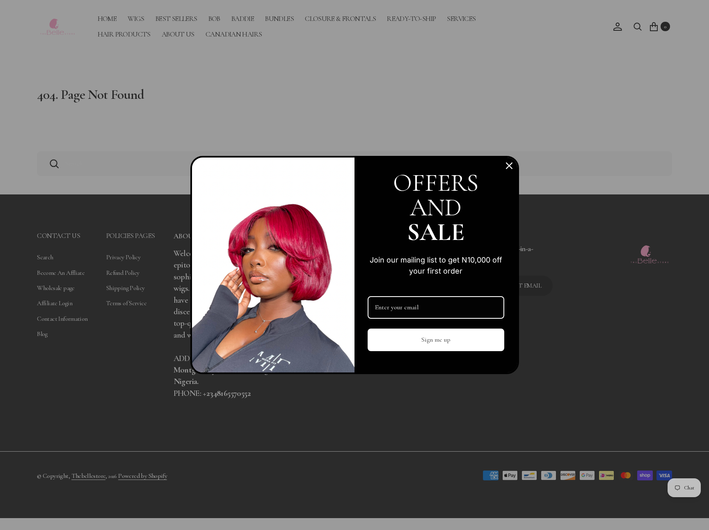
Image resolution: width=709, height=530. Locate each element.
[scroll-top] (693, 514)
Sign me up (436, 340)
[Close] (509, 166)
